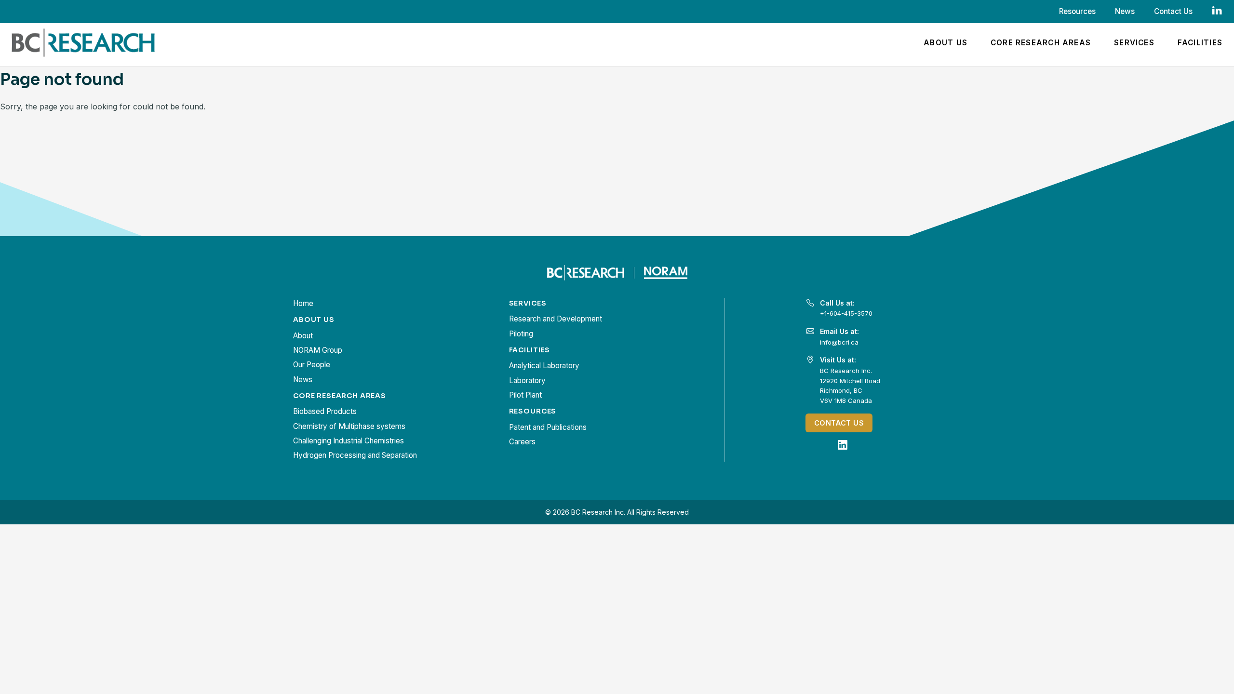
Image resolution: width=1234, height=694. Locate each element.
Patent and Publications (548, 427)
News (1125, 11)
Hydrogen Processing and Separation (355, 455)
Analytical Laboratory (544, 365)
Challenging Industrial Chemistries (348, 440)
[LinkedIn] (842, 445)
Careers (522, 441)
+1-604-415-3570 (846, 313)
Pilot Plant (525, 395)
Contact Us (1173, 11)
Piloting (521, 333)
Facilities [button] (1200, 42)
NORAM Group (317, 350)
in (1217, 10)
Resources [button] (1077, 11)
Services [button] (1134, 42)
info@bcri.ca (839, 342)
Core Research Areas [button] (1041, 42)
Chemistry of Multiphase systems (349, 426)
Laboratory (527, 380)
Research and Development (555, 318)
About (303, 335)
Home (303, 303)
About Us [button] (945, 42)
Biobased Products (325, 411)
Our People (311, 364)
